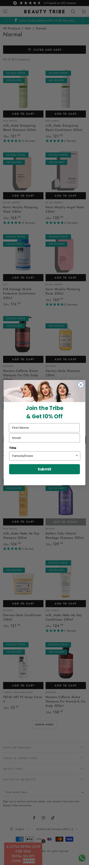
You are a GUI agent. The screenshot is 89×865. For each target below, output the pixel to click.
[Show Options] (77, 455)
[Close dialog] (81, 384)
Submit (45, 469)
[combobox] (43, 455)
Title (12, 448)
